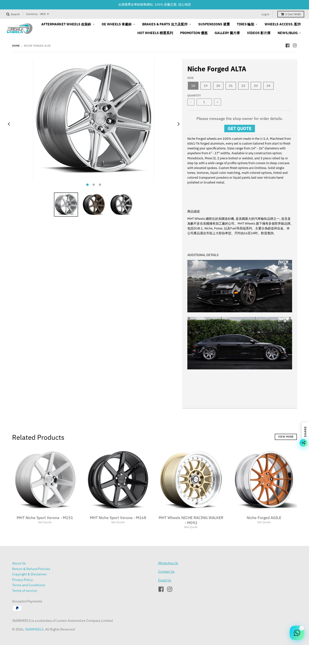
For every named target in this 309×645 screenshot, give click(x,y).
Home (16, 45)
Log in (265, 14)
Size (190, 78)
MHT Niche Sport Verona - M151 (45, 517)
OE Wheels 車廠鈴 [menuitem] (117, 24)
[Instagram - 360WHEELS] (295, 45)
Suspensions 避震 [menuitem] (214, 24)
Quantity (194, 95)
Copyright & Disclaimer (29, 574)
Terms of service (24, 590)
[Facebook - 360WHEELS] (287, 45)
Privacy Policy (22, 580)
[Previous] (9, 124)
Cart (293, 14)
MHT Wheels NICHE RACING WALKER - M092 (191, 520)
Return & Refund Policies (31, 569)
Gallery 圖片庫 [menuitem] (227, 33)
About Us (19, 563)
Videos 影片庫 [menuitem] (259, 33)
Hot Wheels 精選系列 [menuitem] (155, 33)
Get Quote (240, 128)
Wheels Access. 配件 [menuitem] (283, 24)
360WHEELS (34, 629)
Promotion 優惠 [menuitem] (194, 33)
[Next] (178, 124)
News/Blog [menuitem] (288, 33)
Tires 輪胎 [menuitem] (245, 24)
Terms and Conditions (28, 585)
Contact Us (166, 571)
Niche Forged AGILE (264, 517)
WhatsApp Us (168, 563)
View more (286, 436)
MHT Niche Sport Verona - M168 (118, 517)
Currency (32, 14)
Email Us (164, 580)
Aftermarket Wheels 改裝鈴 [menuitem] (66, 24)
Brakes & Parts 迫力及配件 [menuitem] (165, 24)
